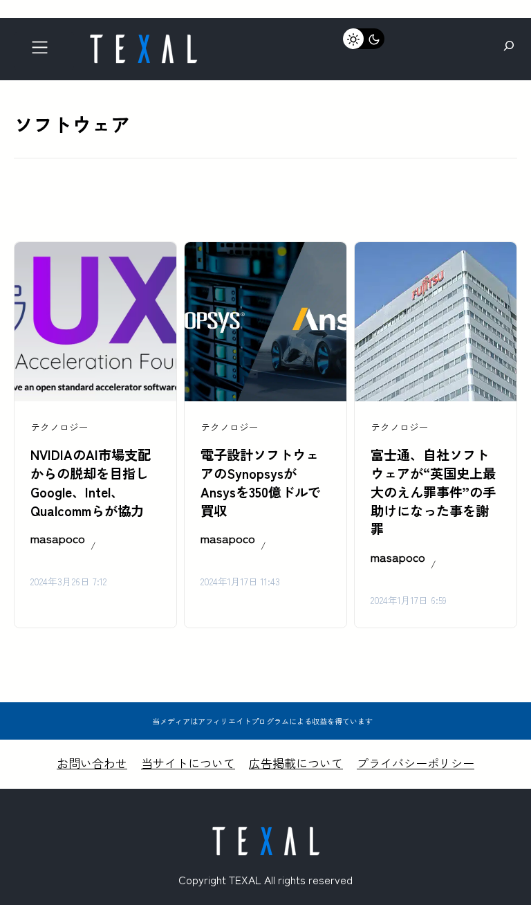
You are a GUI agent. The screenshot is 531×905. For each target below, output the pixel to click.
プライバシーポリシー (415, 762)
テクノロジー (59, 427)
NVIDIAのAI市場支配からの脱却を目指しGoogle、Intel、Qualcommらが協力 (90, 482)
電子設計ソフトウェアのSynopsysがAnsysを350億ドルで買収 (261, 482)
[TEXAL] (143, 39)
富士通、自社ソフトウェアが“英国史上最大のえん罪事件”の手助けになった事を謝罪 (433, 492)
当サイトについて (188, 762)
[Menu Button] (44, 51)
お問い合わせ (92, 762)
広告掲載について (296, 762)
